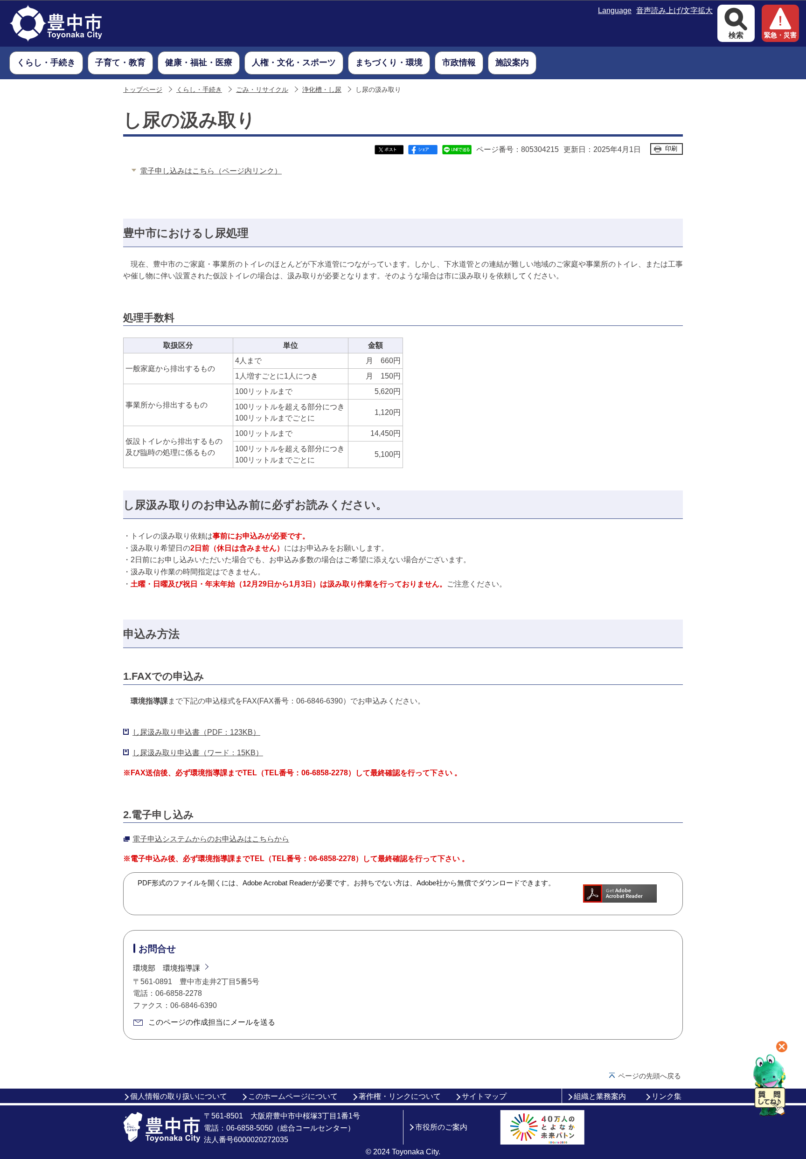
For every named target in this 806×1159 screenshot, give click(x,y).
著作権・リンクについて (400, 1096)
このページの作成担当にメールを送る (211, 1022)
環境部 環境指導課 (166, 968)
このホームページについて (293, 1096)
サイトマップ (484, 1096)
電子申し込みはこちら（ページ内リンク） (211, 171)
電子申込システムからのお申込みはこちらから (210, 839)
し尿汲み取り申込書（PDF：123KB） (196, 732)
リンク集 (666, 1096)
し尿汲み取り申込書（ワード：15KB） (197, 753)
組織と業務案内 (600, 1096)
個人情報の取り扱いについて (178, 1096)
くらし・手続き (199, 89)
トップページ (142, 89)
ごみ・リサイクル (262, 89)
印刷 (671, 148)
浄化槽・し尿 (321, 89)
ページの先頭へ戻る (649, 1076)
